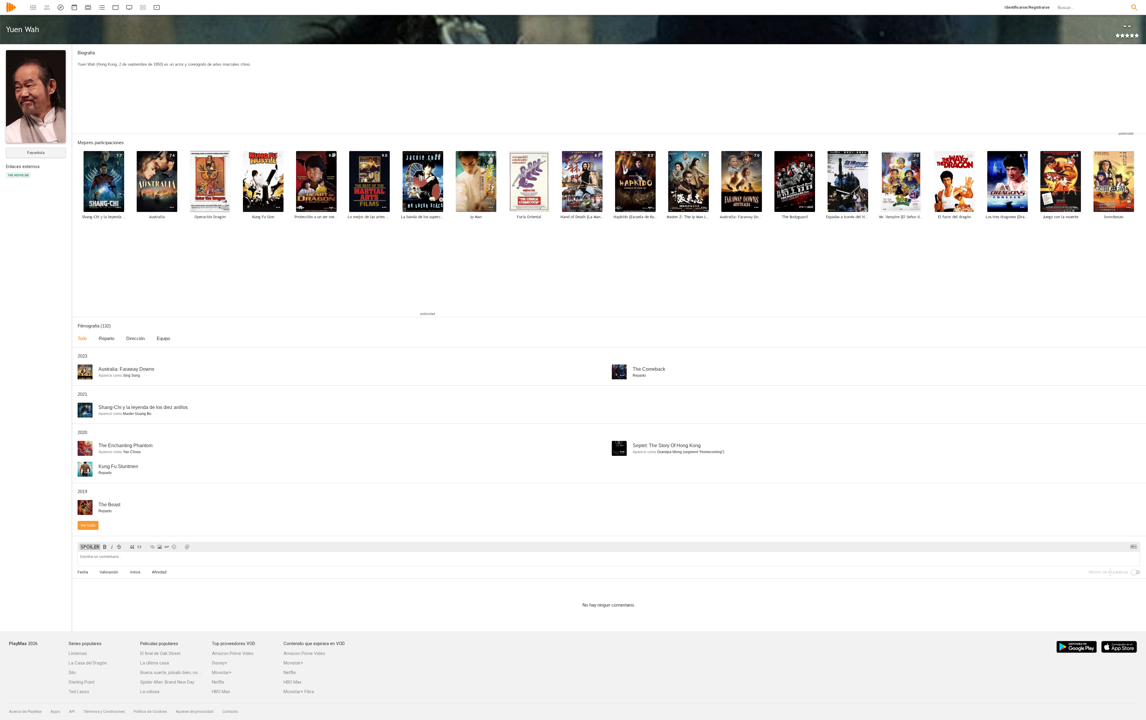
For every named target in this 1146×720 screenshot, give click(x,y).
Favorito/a (35, 152)
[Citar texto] (132, 546)
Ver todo (88, 525)
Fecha (83, 572)
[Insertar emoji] (174, 546)
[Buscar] (1134, 7)
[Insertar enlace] (152, 546)
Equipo (163, 338)
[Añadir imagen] (159, 546)
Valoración (109, 572)
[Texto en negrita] (104, 546)
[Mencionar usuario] (187, 546)
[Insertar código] (139, 546)
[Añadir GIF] (166, 546)
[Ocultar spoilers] (90, 546)
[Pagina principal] (11, 11)
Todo (82, 338)
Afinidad (159, 572)
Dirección (135, 338)
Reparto (106, 338)
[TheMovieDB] (19, 178)
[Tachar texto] (119, 546)
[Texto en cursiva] (111, 546)
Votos (135, 572)
